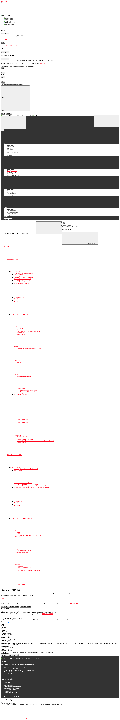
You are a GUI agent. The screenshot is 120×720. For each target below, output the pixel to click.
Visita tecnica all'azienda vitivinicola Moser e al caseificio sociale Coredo (35, 441)
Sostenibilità (17, 360)
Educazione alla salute (22, 332)
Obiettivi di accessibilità (10, 689)
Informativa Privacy (9, 685)
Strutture (16, 300)
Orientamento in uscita (23, 422)
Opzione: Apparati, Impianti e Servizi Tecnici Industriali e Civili (33, 486)
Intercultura (20, 532)
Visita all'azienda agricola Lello (25, 439)
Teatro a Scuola (21, 334)
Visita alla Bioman (21, 442)
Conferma (8, 113)
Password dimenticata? (6, 39)
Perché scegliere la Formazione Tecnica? (24, 273)
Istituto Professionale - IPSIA (69, 226)
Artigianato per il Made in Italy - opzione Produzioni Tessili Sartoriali (31, 487)
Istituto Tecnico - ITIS (13, 259)
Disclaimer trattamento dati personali (10, 706)
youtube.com (4, 623)
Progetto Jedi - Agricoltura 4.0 (24, 436)
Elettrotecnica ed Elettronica (21, 282)
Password (18, 37)
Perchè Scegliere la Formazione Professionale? (26, 469)
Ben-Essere (17, 326)
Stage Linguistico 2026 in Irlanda (28, 390)
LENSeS (19, 362)
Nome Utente (19, 35)
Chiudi (2, 72)
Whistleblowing (8, 691)
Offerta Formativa (15, 271)
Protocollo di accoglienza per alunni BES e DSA (29, 348)
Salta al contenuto (5, 1)
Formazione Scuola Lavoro (21, 394)
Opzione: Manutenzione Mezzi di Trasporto (28, 484)
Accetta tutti (25, 606)
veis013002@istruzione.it (21, 670)
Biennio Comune (18, 274)
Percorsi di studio (66, 225)
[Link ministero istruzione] (8, 3)
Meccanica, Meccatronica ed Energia (23, 276)
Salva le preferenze (13, 655)
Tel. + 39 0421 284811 (12, 669)
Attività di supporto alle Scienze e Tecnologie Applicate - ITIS (36, 421)
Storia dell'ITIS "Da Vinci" (21, 297)
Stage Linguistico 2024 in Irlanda (28, 393)
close (2, 129)
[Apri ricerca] (106, 121)
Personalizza (4, 606)
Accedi (3, 27)
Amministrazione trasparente (11, 694)
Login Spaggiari (42, 63)
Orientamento (17, 407)
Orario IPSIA (17, 505)
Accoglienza (20, 328)
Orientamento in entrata (23, 419)
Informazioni (65, 228)
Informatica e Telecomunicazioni (22, 280)
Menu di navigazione (92, 243)
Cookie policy (7, 682)
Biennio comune (18, 470)
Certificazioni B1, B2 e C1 (24, 376)
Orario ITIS (17, 301)
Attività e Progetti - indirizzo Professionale (21, 518)
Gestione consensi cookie (10, 692)
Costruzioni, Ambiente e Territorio (22, 279)
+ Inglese (16, 374)
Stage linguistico (21, 388)
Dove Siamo (17, 298)
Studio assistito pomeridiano (24, 329)
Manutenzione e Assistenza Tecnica (23, 483)
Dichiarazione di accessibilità (11, 688)
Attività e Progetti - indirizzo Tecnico (20, 314)
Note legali (7, 683)
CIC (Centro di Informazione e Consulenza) (28, 331)
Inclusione (16, 346)
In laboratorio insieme (22, 533)
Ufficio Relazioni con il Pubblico (12, 686)
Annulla (3, 113)
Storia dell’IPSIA (18, 501)
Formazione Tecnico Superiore (22, 283)
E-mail (18, 60)
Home (63, 222)
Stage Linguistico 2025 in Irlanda (28, 391)
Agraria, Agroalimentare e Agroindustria (24, 277)
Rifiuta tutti (14, 606)
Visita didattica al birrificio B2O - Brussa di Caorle (30, 438)
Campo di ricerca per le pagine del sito (10, 233)
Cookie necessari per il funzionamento (11, 618)
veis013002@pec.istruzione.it (21, 671)
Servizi (64, 223)
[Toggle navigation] (13, 122)
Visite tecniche (18, 435)
